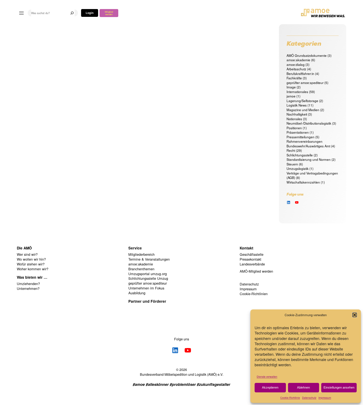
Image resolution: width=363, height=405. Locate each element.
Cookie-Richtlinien (254, 293)
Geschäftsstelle (251, 254)
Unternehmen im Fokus (146, 287)
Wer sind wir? (27, 254)
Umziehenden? (28, 283)
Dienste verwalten (267, 376)
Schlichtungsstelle (300, 155)
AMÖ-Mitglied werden (256, 271)
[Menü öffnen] (21, 13)
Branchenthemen (141, 268)
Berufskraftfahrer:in (300, 73)
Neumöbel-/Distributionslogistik (309, 123)
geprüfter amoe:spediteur (305, 82)
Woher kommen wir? (32, 268)
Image (291, 87)
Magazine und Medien (303, 109)
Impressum (324, 397)
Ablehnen (303, 387)
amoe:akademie (298, 59)
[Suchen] (72, 13)
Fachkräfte (294, 78)
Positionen (294, 127)
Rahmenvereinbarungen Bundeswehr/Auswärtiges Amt (308, 143)
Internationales (297, 91)
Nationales (294, 118)
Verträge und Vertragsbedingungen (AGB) (312, 175)
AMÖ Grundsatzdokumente (307, 55)
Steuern (292, 164)
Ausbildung (136, 292)
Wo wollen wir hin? (31, 259)
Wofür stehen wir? (31, 263)
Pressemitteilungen (300, 137)
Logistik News (297, 105)
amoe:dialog (296, 64)
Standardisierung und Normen (309, 159)
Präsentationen (298, 132)
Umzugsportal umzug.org (147, 273)
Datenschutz (309, 397)
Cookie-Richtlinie (290, 397)
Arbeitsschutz (296, 69)
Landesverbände (252, 263)
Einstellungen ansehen (339, 387)
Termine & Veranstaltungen (149, 259)
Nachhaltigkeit (297, 114)
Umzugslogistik (298, 168)
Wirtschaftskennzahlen (303, 182)
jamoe (291, 96)
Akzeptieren (270, 387)
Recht (291, 150)
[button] (354, 315)
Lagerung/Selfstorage (302, 100)
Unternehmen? (28, 288)
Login (89, 13)
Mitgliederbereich (141, 254)
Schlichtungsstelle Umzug (148, 278)
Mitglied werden (109, 13)
